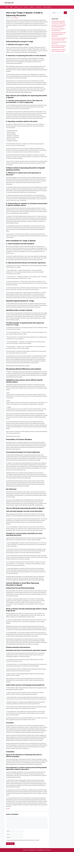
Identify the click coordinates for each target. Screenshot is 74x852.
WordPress (41, 850)
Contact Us (32, 7)
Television (16, 7)
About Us (26, 7)
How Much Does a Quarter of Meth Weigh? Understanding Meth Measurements (59, 34)
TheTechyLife (31, 850)
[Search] (65, 12)
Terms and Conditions (47, 7)
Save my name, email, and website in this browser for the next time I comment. (23, 840)
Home (7, 7)
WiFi (21, 7)
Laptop (11, 7)
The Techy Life (8, 2)
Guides (8, 808)
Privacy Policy (38, 7)
